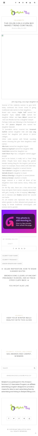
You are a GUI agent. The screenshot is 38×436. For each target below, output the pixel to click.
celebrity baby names (10, 256)
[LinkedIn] (22, 248)
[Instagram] (23, 2)
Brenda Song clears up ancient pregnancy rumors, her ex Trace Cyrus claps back (19, 278)
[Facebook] (15, 2)
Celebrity (19, 20)
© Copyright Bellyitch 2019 (19, 429)
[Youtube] (30, 2)
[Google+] (24, 248)
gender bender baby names (12, 263)
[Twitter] (19, 2)
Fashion (18, 351)
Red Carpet (27, 351)
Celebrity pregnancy (9, 260)
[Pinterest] (26, 2)
